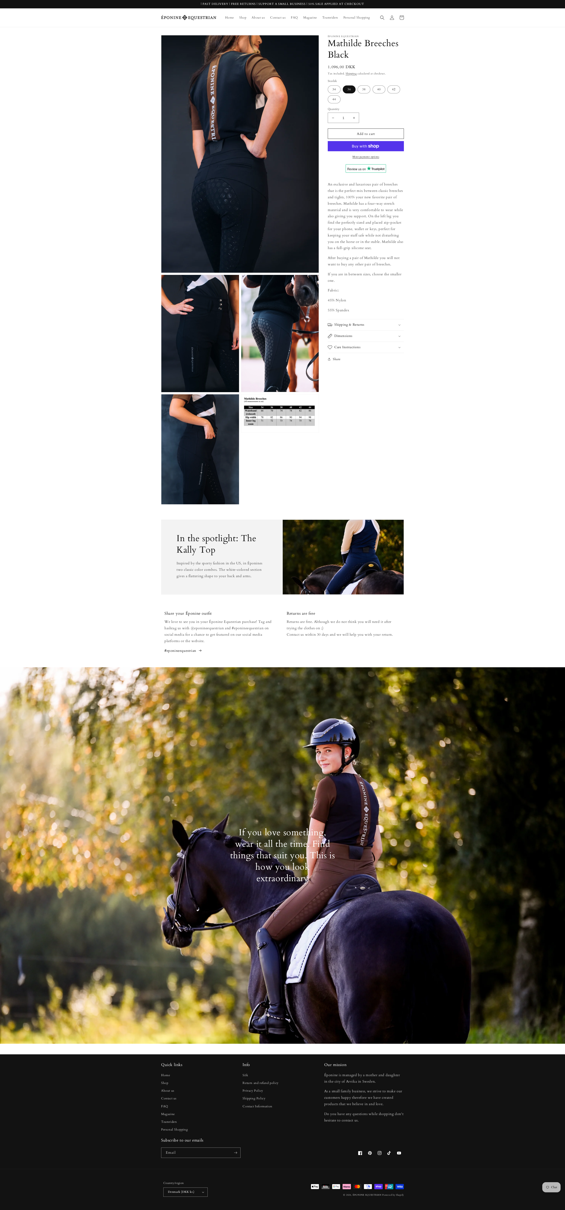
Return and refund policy (260, 1083)
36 (349, 89)
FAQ (164, 1106)
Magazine (168, 1114)
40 (379, 89)
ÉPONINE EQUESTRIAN (367, 1195)
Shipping (351, 73)
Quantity (333, 109)
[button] (382, 18)
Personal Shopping (174, 1129)
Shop (164, 1083)
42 (394, 89)
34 (334, 89)
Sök (245, 1075)
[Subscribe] (235, 1153)
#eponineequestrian (180, 650)
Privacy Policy (253, 1091)
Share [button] (337, 359)
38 (364, 89)
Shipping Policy (254, 1098)
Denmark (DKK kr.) (181, 1192)
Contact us (169, 1098)
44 (334, 99)
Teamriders (169, 1122)
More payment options (365, 157)
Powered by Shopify (393, 1195)
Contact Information (257, 1106)
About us (167, 1091)
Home (165, 1075)
